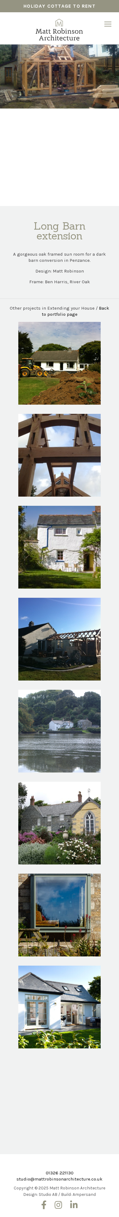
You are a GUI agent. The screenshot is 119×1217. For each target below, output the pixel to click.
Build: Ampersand (78, 1194)
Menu (107, 24)
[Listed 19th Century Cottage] (59, 731)
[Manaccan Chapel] (59, 823)
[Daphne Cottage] (59, 1007)
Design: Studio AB (40, 1194)
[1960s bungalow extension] (59, 363)
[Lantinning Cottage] (59, 1099)
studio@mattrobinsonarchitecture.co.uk (59, 1179)
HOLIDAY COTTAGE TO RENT (59, 6)
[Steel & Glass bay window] (59, 915)
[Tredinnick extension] (59, 455)
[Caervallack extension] (59, 547)
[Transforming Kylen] (59, 639)
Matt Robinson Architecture (59, 27)
